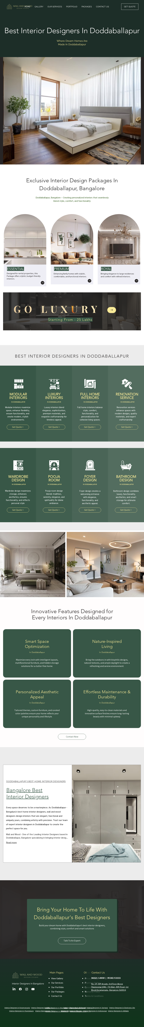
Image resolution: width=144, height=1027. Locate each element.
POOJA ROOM (54, 478)
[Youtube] (33, 989)
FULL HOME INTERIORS (90, 396)
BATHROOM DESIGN (126, 478)
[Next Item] (139, 564)
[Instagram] (26, 989)
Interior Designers (10, 1007)
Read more (11, 842)
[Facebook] (20, 989)
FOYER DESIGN (89, 478)
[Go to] (42, 283)
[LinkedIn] (14, 989)
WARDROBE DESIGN (18, 478)
